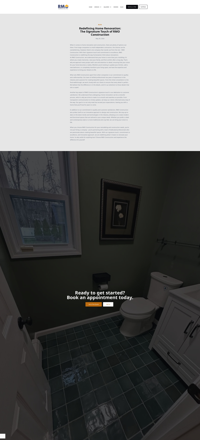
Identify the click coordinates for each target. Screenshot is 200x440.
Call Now (143, 7)
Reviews (116, 7)
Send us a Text (132, 7)
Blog (121, 7)
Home (90, 7)
